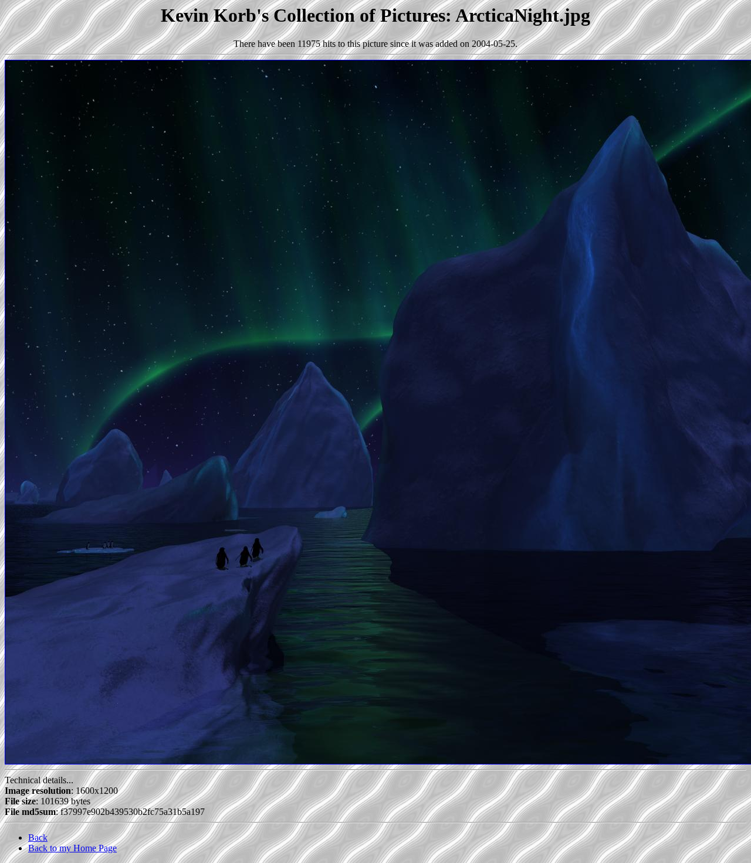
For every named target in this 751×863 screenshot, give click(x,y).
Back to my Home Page (72, 848)
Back (38, 837)
